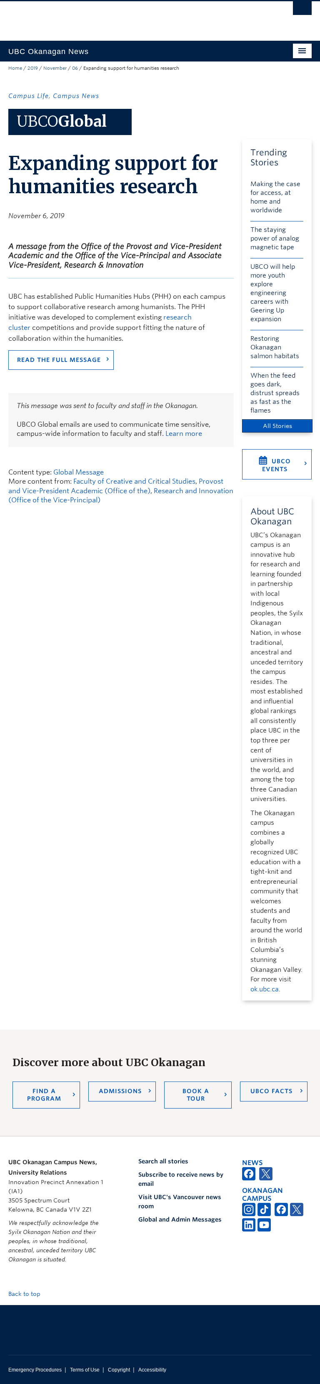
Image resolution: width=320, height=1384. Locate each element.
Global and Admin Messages (180, 1219)
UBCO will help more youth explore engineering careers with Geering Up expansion (272, 293)
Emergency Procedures (35, 1370)
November (55, 68)
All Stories (277, 426)
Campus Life (28, 96)
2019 (33, 68)
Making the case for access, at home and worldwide (275, 197)
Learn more (183, 434)
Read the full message (59, 359)
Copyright (119, 1370)
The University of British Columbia (137, 17)
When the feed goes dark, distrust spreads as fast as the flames (275, 393)
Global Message (78, 472)
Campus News (76, 96)
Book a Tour (195, 1095)
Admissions (120, 1091)
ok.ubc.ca (264, 989)
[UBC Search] (302, 10)
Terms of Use (85, 1370)
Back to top (25, 1294)
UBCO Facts (271, 1091)
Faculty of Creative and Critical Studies (134, 481)
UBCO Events (276, 465)
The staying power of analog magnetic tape (274, 238)
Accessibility (152, 1370)
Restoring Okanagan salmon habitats (274, 347)
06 (75, 68)
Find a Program (44, 1095)
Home (15, 68)
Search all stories (163, 1161)
